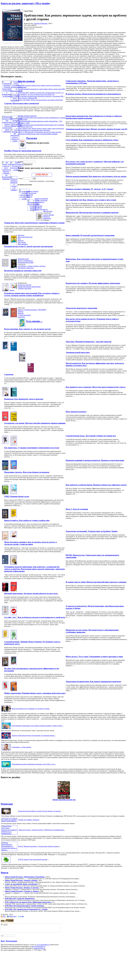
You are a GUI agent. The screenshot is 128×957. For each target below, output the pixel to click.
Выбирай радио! (23, 259)
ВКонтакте (12, 916)
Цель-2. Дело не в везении (77, 509)
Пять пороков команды (76, 412)
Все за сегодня (31, 193)
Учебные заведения (24, 288)
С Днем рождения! (24, 315)
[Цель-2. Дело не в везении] (5, 518)
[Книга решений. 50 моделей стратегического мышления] (5, 244)
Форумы (21, 313)
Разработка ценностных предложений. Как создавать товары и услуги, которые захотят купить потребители (31, 294)
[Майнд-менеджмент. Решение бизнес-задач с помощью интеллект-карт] (13, 690)
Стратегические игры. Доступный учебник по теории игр (91, 436)
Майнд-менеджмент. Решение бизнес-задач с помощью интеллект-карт (35, 693)
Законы (11, 290)
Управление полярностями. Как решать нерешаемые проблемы (93, 681)
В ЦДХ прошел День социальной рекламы (32, 859)
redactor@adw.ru (39, 948)
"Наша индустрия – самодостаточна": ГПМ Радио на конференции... (41, 830)
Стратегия (8, 374)
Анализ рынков (26, 81)
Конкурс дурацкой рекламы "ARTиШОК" (32, 310)
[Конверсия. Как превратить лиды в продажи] (13, 396)
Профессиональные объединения (29, 286)
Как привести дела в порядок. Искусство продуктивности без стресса (96, 387)
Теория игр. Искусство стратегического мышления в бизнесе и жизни (34, 223)
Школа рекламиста (41, 209)
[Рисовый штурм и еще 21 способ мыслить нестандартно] (13, 242)
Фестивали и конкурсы (26, 268)
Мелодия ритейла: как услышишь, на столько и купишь (30, 708)
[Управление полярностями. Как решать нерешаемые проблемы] (5, 689)
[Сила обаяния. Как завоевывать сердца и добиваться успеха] (15, 141)
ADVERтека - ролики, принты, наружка (31, 266)
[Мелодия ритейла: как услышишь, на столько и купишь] (6, 712)
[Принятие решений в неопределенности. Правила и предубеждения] (5, 469)
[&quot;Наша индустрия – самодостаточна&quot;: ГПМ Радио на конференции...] (9, 833)
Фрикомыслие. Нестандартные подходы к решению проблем (92, 212)
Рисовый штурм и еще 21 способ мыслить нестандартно (28, 246)
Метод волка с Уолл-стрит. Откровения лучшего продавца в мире (94, 656)
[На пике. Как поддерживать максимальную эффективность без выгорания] (13, 664)
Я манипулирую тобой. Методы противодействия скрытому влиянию (96, 582)
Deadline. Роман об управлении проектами (22, 151)
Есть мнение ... (40, 202)
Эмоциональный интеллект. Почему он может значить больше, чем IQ (96, 129)
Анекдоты (21, 317)
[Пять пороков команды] (5, 420)
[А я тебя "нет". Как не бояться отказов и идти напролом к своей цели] (13, 615)
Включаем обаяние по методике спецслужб (22, 271)
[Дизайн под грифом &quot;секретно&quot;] (9, 820)
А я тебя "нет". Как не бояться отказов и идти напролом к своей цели (34, 617)
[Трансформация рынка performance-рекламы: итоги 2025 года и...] (6, 767)
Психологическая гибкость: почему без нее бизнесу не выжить (39, 811)
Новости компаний (41, 198)
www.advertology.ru (43, 944)
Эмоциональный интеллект (78, 352)
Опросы (20, 311)
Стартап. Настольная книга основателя (21, 103)
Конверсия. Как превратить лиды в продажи (23, 399)
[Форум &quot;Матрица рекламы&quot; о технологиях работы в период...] (9, 850)
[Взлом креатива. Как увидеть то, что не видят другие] (22, 326)
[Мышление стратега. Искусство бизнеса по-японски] (13, 468)
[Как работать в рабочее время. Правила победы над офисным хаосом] (5, 494)
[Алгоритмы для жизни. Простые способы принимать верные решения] (13, 420)
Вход (3, 941)
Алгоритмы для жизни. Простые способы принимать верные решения (34, 423)
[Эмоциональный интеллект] (13, 350)
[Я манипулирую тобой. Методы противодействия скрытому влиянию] (5, 591)
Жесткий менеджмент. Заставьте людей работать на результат (31, 593)
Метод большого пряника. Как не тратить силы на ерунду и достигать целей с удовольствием (30, 543)
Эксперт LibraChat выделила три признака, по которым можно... (34, 735)
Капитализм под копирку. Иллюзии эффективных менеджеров (93, 283)
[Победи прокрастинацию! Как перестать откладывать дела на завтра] (16, 170)
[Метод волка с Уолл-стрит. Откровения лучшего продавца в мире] (5, 666)
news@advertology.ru (38, 946)
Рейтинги (46, 216)
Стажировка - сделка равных (21, 747)
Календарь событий (24, 285)
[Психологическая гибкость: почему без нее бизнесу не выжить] (6, 814)
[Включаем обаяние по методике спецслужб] (13, 268)
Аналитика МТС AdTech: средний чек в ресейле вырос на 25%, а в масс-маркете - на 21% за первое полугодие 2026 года (41, 93)
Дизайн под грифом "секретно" (29, 820)
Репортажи (38, 206)
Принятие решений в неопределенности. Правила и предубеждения (95, 460)
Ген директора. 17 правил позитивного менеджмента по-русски (31, 448)
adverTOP (29, 195)
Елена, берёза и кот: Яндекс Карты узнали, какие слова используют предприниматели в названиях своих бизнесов (41, 129)
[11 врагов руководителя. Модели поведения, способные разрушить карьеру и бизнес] (5, 614)
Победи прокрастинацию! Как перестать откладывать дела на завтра (96, 176)
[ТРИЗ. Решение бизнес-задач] (13, 493)
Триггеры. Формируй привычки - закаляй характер (88, 342)
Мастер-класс (47, 211)
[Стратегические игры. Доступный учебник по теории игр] (5, 443)
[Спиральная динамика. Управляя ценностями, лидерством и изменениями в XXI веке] (7, 96)
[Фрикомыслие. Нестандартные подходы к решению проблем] (33, 209)
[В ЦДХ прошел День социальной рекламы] (6, 862)
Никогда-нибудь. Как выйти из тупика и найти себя (26, 520)
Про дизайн (22, 242)
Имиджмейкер (23, 244)
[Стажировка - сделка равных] (6, 750)
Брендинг (21, 235)
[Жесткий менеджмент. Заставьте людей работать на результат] (13, 590)
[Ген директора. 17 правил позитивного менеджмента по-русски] (13, 445)
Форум (4, 872)
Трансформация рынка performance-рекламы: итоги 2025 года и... (34, 764)
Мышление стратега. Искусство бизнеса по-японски (26, 472)
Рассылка (31, 138)
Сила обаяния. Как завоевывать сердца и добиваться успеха (92, 140)
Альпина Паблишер (40, 23)
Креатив (21, 240)
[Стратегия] (30, 372)
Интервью (38, 207)
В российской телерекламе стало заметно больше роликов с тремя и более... (37, 726)
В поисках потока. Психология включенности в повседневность (93, 94)
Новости (29, 197)
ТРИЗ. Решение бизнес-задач (16, 496)
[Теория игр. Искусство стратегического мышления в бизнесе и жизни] (39, 220)
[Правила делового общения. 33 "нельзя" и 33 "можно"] (14, 190)
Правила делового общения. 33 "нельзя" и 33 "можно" (90, 189)
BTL (19, 239)
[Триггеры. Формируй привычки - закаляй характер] (5, 349)
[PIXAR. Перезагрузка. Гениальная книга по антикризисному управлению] (5, 563)
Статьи (37, 204)
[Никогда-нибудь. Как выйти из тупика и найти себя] (13, 516)
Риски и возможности (25, 260)
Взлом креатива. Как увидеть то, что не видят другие (27, 329)
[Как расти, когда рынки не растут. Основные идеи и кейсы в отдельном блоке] (13, 316)
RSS (4, 916)
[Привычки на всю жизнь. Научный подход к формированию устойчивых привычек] (5, 637)
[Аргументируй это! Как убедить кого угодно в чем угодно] (24, 199)
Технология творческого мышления (81, 308)
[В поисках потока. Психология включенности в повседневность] (16, 91)
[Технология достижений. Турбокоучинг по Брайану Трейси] (5, 539)
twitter (22, 916)
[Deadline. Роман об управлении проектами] (22, 148)
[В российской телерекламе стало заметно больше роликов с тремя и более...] (6, 729)
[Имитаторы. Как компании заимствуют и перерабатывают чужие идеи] (5, 266)
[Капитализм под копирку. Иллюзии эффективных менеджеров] (5, 290)
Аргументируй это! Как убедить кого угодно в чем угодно (91, 200)
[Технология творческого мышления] (5, 315)
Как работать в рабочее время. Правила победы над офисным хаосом (96, 485)
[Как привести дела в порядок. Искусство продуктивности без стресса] (5, 395)
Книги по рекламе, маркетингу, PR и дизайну (25, 3)
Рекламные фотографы (25, 262)
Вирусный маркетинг (25, 237)
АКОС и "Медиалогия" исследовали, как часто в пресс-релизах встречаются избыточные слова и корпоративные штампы (39, 133)
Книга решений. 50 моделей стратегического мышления (90, 235)
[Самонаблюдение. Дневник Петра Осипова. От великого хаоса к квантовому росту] (13, 639)
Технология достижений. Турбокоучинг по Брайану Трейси (92, 531)
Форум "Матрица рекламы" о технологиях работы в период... (39, 846)
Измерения (47, 218)
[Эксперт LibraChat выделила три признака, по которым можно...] (6, 738)
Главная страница (32, 191)
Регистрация (11, 941)
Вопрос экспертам (41, 200)
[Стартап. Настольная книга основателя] (14, 100)
